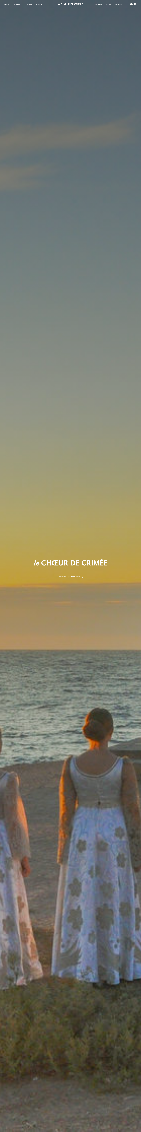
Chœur (17, 4)
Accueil (7, 4)
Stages (39, 4)
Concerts (98, 4)
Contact (119, 4)
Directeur (28, 4)
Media (108, 4)
